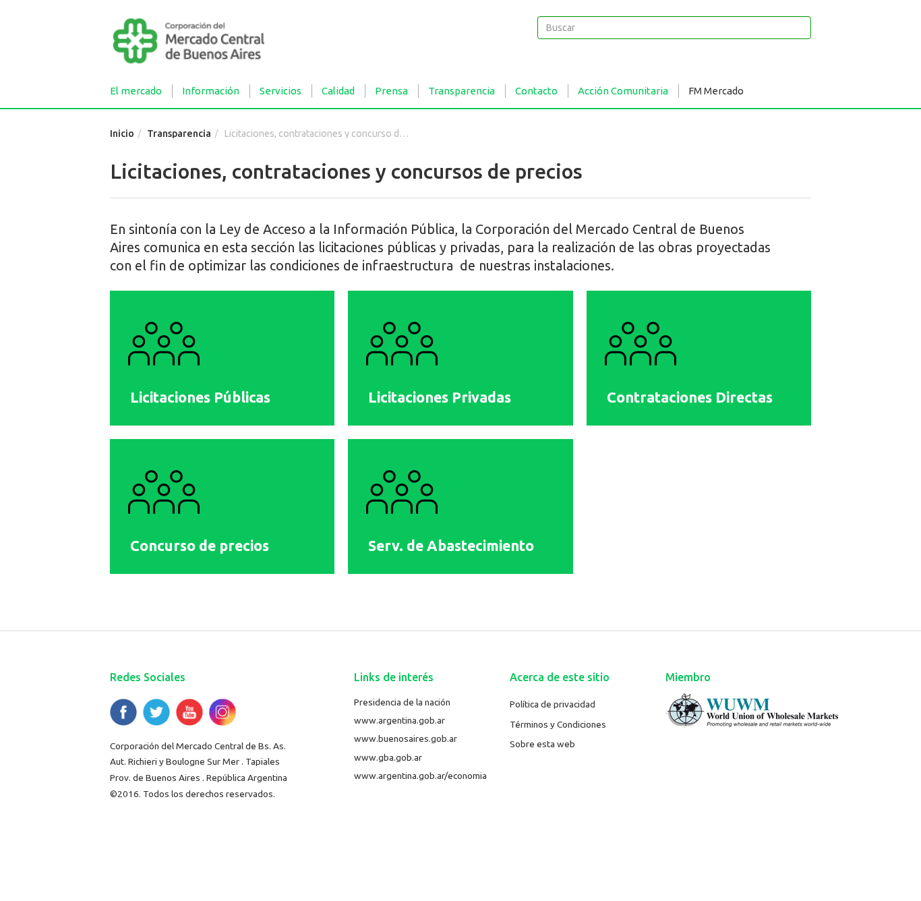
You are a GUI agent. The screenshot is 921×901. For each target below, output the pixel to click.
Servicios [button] (280, 90)
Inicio (122, 133)
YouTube (189, 712)
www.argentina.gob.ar (399, 720)
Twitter (156, 712)
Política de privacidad (552, 704)
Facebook (123, 712)
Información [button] (210, 90)
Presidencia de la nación (402, 702)
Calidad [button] (338, 90)
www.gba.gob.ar (388, 757)
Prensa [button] (391, 90)
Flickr (222, 712)
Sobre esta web (542, 743)
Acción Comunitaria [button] (623, 90)
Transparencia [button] (461, 90)
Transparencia (179, 133)
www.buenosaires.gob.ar (405, 738)
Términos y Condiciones (558, 724)
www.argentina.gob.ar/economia (420, 775)
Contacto (536, 90)
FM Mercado (716, 90)
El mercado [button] (136, 90)
